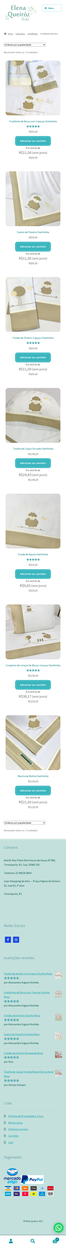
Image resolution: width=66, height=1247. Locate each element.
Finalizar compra (18, 1129)
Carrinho (13, 1135)
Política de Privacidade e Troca (25, 1116)
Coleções (20, 33)
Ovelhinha (33, 33)
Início (10, 33)
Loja (10, 1142)
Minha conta (15, 1122)
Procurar (33, 1241)
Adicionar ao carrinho (33, 140)
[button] (58, 1228)
